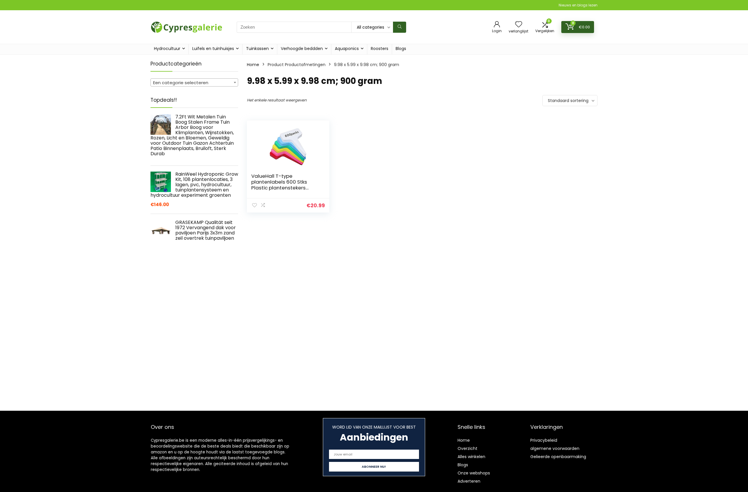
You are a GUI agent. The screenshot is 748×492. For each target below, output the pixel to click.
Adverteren (469, 481)
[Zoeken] (399, 27)
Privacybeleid (543, 440)
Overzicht (467, 448)
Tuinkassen (257, 48)
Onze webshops (474, 473)
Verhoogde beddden (302, 48)
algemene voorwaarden (554, 448)
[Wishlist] (518, 25)
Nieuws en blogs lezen (578, 5)
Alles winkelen (471, 457)
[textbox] (194, 83)
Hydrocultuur (167, 48)
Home (253, 65)
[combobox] (194, 82)
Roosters (379, 48)
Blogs (401, 48)
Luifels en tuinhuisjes (213, 48)
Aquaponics (347, 48)
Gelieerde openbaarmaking (558, 457)
